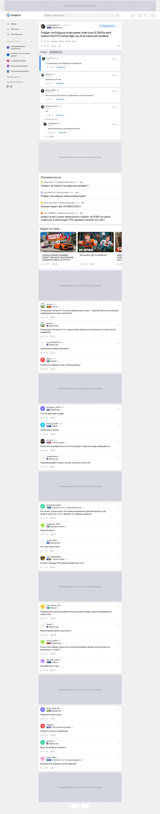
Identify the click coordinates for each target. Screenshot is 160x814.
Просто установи (63, 192)
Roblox (54, 361)
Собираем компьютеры (65, 182)
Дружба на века (58, 527)
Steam (54, 426)
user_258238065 (49, 213)
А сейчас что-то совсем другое (66, 508)
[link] (58, 249)
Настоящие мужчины (61, 727)
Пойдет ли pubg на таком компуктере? (63, 196)
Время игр (57, 28)
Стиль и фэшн (58, 443)
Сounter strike (58, 559)
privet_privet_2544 (50, 203)
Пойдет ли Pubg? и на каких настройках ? (64, 186)
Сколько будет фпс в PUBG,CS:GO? (61, 206)
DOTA (54, 307)
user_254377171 (49, 192)
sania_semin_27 (49, 182)
